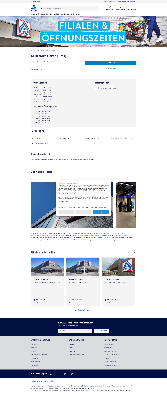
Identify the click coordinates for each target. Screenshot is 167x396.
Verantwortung (35, 361)
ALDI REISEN (73, 351)
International (35, 365)
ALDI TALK (72, 344)
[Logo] (34, 8)
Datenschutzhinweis (110, 351)
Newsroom (34, 347)
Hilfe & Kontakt (108, 344)
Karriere (33, 351)
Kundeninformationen (110, 365)
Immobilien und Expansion (39, 354)
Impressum (107, 347)
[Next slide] (133, 178)
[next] (134, 253)
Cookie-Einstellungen (110, 361)
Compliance (34, 358)
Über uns (33, 344)
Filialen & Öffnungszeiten (111, 354)
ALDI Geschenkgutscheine (77, 354)
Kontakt (106, 358)
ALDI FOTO (72, 347)
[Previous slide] (127, 178)
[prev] (129, 253)
